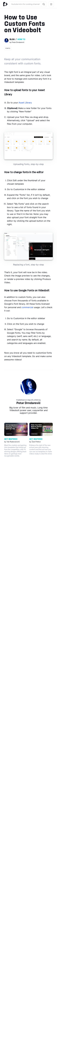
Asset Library (25, 102)
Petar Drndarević (28, 403)
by (17, 42)
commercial (27, 307)
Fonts (7, 48)
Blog (12, 39)
